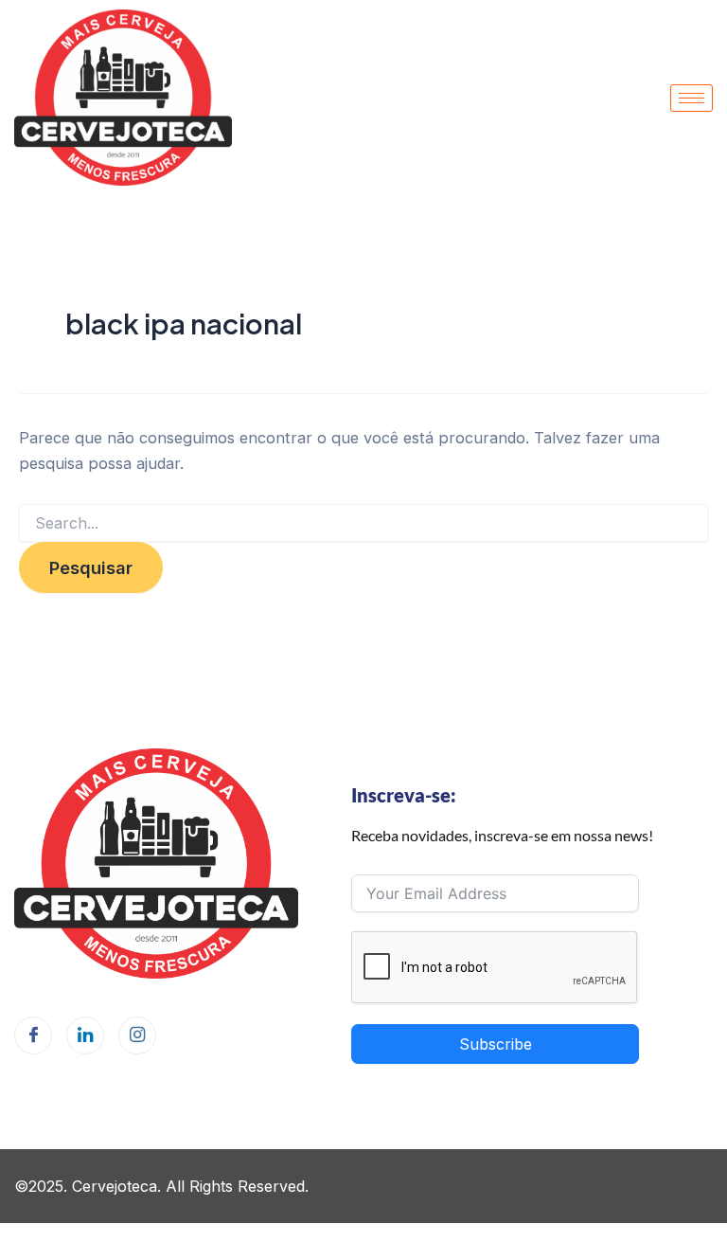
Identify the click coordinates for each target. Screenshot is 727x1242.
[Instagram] (137, 1035)
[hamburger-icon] (691, 98)
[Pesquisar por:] (363, 523)
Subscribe (495, 1044)
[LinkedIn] (85, 1035)
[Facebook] (33, 1035)
